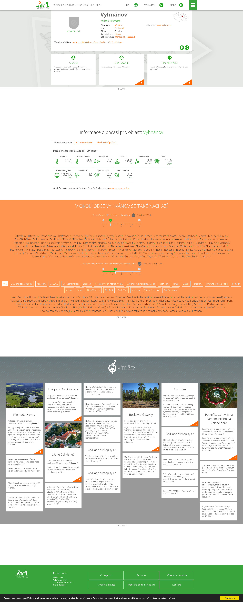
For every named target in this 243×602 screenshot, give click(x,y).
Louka (189, 243)
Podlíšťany (56, 249)
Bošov (52, 236)
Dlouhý (212, 236)
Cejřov (109, 236)
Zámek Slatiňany (167, 304)
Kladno (102, 243)
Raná (159, 249)
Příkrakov (102, 42)
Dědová (201, 236)
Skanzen (87, 283)
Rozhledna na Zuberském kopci (28, 300)
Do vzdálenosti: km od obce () (108, 263)
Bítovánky (20, 236)
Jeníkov (77, 243)
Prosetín (112, 249)
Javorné (66, 243)
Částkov (99, 236)
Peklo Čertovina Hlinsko (24, 297)
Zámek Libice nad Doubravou (125, 307)
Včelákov (118, 25)
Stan (60, 253)
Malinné (224, 243)
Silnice (189, 249)
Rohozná (169, 249)
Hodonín (166, 239)
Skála (198, 249)
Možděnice (90, 246)
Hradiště (17, 243)
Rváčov (180, 249)
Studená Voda (105, 253)
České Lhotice (144, 236)
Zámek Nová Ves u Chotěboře (186, 311)
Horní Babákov (201, 239)
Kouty (111, 243)
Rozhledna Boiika (79, 300)
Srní (53, 253)
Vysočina (141, 256)
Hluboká (154, 239)
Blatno (43, 236)
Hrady (176, 283)
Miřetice (64, 246)
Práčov (89, 249)
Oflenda (173, 246)
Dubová (89, 239)
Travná (190, 253)
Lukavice (199, 243)
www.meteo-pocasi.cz (119, 188)
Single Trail (122, 290)
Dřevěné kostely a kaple (217, 283)
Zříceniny (198, 283)
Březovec (77, 236)
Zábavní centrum (151, 290)
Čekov (118, 236)
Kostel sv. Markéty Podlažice (107, 300)
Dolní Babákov (86, 42)
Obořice (153, 246)
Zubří (195, 256)
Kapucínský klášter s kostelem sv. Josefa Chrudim (195, 307)
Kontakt (176, 584)
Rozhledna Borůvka (51, 304)
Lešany (150, 243)
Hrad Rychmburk (222, 300)
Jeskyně (69, 290)
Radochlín (148, 249)
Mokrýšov (77, 246)
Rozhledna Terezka (155, 307)
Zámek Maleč (80, 311)
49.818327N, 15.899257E (125, 37)
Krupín (120, 243)
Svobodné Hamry (163, 253)
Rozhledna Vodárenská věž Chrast (191, 300)
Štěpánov (70, 253)
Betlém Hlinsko (48, 297)
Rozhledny (164, 283)
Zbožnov (164, 256)
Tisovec (179, 253)
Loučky (180, 243)
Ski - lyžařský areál (71, 283)
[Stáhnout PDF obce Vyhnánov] (182, 47)
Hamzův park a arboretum (141, 304)
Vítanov (53, 256)
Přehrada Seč (98, 311)
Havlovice (124, 239)
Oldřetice (185, 246)
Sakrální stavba (170, 290)
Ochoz (163, 246)
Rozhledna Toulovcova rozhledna (126, 311)
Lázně (80, 290)
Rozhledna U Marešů (94, 307)
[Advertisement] (121, 109)
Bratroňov (63, 236)
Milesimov (52, 246)
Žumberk (205, 256)
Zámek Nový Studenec (192, 304)
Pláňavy (30, 249)
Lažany (140, 243)
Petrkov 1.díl (219, 246)
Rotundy (236, 283)
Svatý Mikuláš (134, 253)
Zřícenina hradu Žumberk (73, 297)
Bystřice (75, 42)
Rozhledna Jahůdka (27, 304)
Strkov (91, 253)
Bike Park (109, 290)
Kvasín (130, 243)
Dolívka (222, 236)
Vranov (85, 256)
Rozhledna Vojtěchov (102, 297)
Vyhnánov (113, 14)
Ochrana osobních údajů (141, 584)
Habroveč (101, 239)
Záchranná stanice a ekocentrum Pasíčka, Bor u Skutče (49, 307)
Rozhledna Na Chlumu (77, 304)
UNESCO (54, 283)
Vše (5, 283)
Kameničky (89, 243)
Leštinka (160, 243)
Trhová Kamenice (205, 253)
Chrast (172, 236)
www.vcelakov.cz (164, 25)
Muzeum (136, 290)
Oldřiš (196, 246)
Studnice (120, 253)
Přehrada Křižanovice (158, 300)
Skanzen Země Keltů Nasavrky (133, 297)
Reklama (141, 575)
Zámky (186, 283)
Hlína (134, 239)
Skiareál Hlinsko (161, 297)
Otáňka (205, 246)
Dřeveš (67, 239)
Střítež (110, 42)
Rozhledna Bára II (217, 304)
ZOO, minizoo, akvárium (21, 283)
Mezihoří (40, 246)
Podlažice (42, 249)
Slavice (229, 249)
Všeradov (129, 256)
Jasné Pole (54, 243)
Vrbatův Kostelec (100, 256)
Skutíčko (218, 249)
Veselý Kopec (39, 256)
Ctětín (181, 236)
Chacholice (160, 236)
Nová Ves (129, 246)
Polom (79, 249)
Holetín (178, 239)
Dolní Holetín (40, 239)
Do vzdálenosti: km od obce (111, 215)
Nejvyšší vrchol (93, 290)
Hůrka (95, 42)
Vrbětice (117, 256)
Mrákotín (104, 246)
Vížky (63, 256)
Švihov (147, 253)
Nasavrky (116, 246)
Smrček (20, 253)
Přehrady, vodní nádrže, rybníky (109, 283)
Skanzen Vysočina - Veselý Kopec (212, 297)
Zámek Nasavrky (182, 297)
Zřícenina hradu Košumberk (108, 304)
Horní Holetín (219, 239)
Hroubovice (31, 243)
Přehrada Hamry (134, 300)
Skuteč (207, 249)
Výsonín (152, 256)
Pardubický (119, 28)
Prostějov (124, 249)
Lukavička (211, 243)
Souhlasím (230, 598)
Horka (187, 239)
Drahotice (55, 239)
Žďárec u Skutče (180, 256)
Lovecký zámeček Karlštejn (55, 311)
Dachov (191, 236)
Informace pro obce (176, 575)
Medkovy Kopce (24, 246)
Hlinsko (118, 34)
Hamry (113, 239)
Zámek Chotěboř (157, 311)
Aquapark (41, 283)
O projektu (106, 575)
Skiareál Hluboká (58, 300)
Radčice (136, 249)
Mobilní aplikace (106, 584)
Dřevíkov (78, 239)
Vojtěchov (73, 256)
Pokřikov (68, 249)
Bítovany (33, 236)
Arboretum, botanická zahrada (141, 283)
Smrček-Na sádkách (37, 253)
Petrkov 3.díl (17, 249)
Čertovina (129, 236)
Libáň (170, 243)
